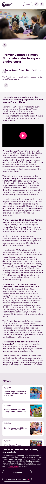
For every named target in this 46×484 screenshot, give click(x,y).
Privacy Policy (13, 467)
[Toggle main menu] (42, 4)
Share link (6, 85)
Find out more (17, 472)
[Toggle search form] (36, 4)
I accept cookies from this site (16, 479)
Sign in (28, 4)
